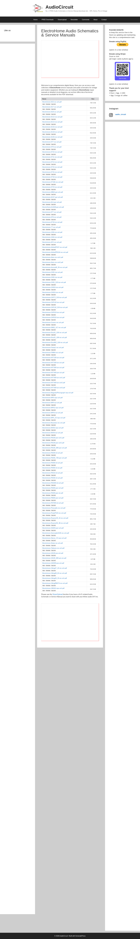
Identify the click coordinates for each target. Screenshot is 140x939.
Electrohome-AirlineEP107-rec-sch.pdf (54, 247)
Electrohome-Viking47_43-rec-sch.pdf (54, 568)
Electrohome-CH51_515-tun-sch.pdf (54, 282)
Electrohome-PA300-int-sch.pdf (52, 463)
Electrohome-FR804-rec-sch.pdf (52, 352)
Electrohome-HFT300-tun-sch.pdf (53, 367)
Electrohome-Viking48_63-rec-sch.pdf (54, 573)
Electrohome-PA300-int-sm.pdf (52, 468)
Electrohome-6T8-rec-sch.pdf (51, 217)
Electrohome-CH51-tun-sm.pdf (52, 277)
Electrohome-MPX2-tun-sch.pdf (52, 413)
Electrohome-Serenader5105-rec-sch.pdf (55, 533)
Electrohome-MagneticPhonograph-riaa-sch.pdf (57, 392)
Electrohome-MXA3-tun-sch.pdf (52, 433)
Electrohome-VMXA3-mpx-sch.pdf (53, 588)
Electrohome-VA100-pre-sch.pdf (52, 553)
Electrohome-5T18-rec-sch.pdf (52, 177)
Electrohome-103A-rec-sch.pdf (52, 232)
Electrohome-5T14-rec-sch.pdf (52, 162)
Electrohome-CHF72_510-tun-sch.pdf (54, 297)
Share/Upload (57, 594)
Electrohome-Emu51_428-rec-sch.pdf (54, 337)
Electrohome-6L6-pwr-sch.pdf (52, 202)
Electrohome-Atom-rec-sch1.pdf (52, 257)
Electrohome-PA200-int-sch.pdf (52, 453)
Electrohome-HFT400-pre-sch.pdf (53, 372)
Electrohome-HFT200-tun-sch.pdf (53, 362)
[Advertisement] (70, 60)
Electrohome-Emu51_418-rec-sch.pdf (54, 332)
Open (44, 104)
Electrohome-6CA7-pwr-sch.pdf (52, 197)
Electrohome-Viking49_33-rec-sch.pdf (54, 578)
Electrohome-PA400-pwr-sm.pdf (52, 493)
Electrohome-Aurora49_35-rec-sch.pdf (54, 267)
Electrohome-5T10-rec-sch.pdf (52, 152)
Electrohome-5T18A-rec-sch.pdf (52, 182)
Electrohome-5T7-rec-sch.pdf (51, 142)
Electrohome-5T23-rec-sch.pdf (52, 187)
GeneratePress (80, 936)
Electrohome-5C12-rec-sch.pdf (52, 117)
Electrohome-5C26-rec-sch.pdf (52, 137)
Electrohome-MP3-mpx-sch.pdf (52, 397)
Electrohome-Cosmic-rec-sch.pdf (53, 322)
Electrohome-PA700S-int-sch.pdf (52, 503)
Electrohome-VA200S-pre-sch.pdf (53, 563)
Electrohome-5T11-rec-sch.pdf (52, 157)
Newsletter (74, 19)
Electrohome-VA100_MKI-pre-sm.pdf (54, 558)
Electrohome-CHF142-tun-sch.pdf (53, 302)
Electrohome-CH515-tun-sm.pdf (52, 292)
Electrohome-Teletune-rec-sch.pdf (53, 548)
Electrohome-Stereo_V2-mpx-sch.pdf (54, 538)
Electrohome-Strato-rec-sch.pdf (52, 543)
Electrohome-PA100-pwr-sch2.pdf (53, 443)
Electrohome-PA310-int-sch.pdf (52, 473)
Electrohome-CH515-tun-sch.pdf (52, 287)
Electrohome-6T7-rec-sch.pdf (51, 212)
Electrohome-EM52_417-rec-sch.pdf (54, 327)
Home (35, 19)
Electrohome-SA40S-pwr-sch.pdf (53, 528)
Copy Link (53, 104)
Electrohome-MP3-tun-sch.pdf (52, 402)
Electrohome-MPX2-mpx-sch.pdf (52, 407)
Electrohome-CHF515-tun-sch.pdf (53, 317)
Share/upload (62, 19)
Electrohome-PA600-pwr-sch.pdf (52, 498)
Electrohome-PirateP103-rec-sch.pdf (54, 513)
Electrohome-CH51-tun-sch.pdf (52, 272)
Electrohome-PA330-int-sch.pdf (52, 478)
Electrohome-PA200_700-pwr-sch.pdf (54, 458)
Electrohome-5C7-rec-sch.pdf (51, 107)
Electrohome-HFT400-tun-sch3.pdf (53, 387)
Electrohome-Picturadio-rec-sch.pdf (53, 508)
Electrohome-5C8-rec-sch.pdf (51, 112)
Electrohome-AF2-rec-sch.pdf (51, 242)
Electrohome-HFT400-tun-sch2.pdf (53, 382)
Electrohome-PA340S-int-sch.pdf (52, 483)
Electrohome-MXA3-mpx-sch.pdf (52, 428)
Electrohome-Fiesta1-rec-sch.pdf (53, 347)
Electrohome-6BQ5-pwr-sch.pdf (52, 192)
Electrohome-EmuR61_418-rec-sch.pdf (55, 342)
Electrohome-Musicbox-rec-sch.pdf (53, 423)
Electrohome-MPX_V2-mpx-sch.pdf (53, 418)
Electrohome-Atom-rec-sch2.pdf (52, 262)
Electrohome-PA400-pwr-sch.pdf (52, 488)
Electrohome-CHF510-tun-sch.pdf (53, 312)
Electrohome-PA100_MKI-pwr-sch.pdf (54, 448)
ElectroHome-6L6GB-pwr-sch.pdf (53, 207)
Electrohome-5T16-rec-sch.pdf (52, 172)
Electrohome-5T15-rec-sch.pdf (52, 167)
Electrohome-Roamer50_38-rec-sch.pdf (55, 523)
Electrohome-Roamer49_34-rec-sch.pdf (55, 518)
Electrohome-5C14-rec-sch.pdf (52, 122)
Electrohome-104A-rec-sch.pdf (52, 237)
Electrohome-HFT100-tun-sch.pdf (53, 357)
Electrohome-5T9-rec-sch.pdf (51, 147)
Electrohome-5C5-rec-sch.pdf (51, 102)
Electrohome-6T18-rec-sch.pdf (52, 222)
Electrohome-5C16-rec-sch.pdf (52, 127)
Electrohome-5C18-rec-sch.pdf (52, 132)
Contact (104, 19)
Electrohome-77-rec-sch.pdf (51, 227)
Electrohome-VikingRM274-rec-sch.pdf (54, 583)
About (95, 19)
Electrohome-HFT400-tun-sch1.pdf (53, 377)
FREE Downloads (48, 19)
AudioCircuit (59, 7)
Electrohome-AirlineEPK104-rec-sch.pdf (55, 252)
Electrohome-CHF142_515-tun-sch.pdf (55, 307)
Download (48, 104)
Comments (85, 19)
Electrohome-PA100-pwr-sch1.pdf (53, 438)
